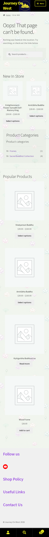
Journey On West (13, 6)
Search (24, 532)
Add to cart (24, 430)
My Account (8, 532)
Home (8, 15)
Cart (38, 530)
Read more (25, 363)
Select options (12, 121)
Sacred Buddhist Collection (22, 156)
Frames (13, 151)
